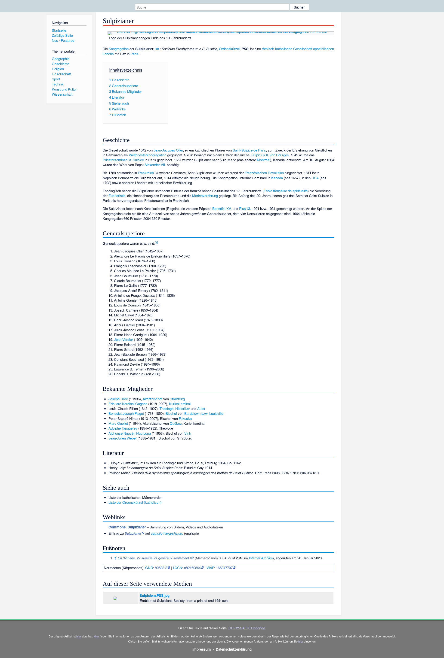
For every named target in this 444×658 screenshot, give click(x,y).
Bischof (171, 413)
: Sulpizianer (127, 527)
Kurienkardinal (180, 403)
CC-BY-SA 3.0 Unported (246, 627)
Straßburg (177, 398)
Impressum (201, 649)
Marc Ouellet (118, 423)
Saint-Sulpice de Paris (249, 150)
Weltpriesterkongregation (147, 154)
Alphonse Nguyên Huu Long (129, 433)
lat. (157, 48)
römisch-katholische (277, 48)
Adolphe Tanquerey (122, 428)
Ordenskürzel (229, 48)
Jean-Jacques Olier (168, 150)
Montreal (263, 159)
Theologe (166, 408)
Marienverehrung (205, 195)
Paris (134, 53)
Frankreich (146, 172)
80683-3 (161, 567)
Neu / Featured (63, 40)
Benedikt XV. (222, 208)
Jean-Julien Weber (122, 438)
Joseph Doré (118, 398)
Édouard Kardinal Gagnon (127, 403)
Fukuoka (185, 418)
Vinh (187, 433)
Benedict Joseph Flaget (126, 413)
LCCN (177, 567)
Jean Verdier (123, 339)
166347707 (224, 567)
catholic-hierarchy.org (167, 533)
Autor (201, 408)
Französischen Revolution (264, 172)
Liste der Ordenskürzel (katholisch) (134, 502)
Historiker (182, 408)
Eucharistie (116, 195)
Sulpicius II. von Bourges (270, 154)
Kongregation (119, 48)
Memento (203, 557)
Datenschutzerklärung (234, 649)
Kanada (277, 177)
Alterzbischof (152, 398)
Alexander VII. (155, 164)
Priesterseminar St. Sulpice (123, 159)
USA (315, 177)
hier (78, 636)
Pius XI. (245, 208)
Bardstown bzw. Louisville (203, 413)
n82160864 (192, 567)
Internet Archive (261, 557)
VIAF (210, 567)
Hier (96, 636)
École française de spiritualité (286, 190)
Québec (176, 423)
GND (149, 567)
